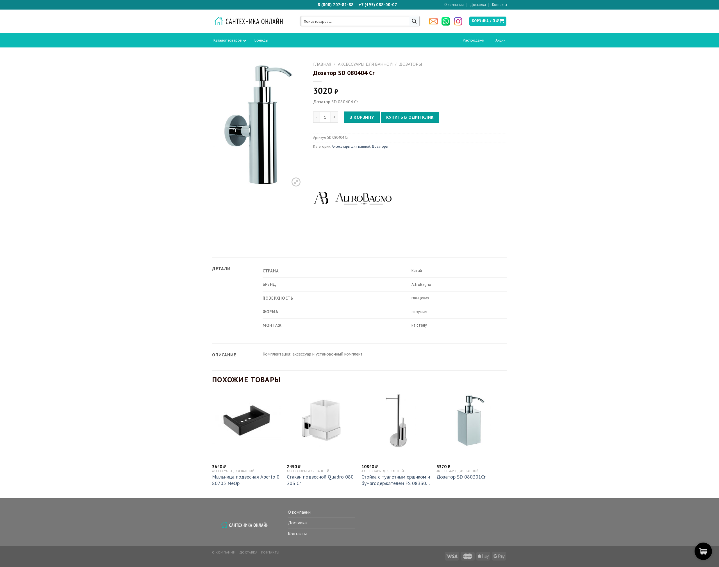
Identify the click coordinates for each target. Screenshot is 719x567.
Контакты (499, 4)
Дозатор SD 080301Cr (461, 476)
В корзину (361, 117)
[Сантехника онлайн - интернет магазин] (251, 21)
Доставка (478, 4)
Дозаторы (410, 64)
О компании (454, 4)
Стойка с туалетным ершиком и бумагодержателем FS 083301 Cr (395, 480)
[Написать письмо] (434, 21)
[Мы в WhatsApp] (447, 21)
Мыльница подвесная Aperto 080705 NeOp (245, 479)
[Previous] (212, 445)
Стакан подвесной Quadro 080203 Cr (320, 479)
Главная (322, 64)
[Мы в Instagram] (459, 21)
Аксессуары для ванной (365, 64)
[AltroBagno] (352, 198)
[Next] (505, 445)
